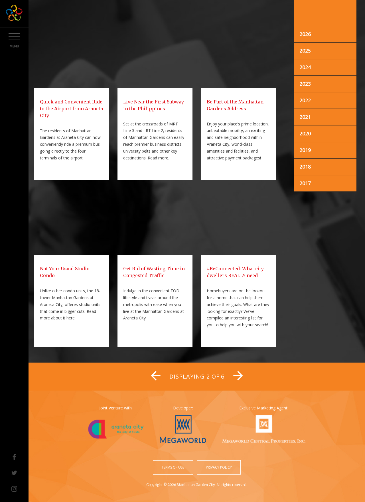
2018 (305, 166)
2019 (305, 150)
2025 (305, 50)
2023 (305, 83)
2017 (305, 183)
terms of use (173, 467)
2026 (305, 34)
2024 (305, 67)
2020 (305, 133)
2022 (305, 100)
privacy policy (219, 467)
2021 (305, 116)
